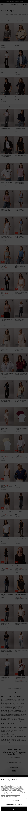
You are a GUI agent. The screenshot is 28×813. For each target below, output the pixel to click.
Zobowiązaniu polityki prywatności (9, 796)
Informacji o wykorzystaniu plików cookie (10, 795)
